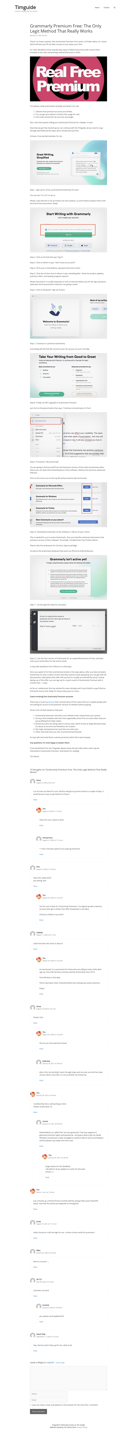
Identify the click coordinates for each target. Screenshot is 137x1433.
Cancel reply (60, 1363)
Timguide (25, 7)
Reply (35, 800)
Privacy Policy (81, 1427)
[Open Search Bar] (114, 7)
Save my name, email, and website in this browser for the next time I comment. (65, 1405)
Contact (106, 7)
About (97, 7)
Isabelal (50, 1362)
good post (50, 702)
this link (44, 195)
